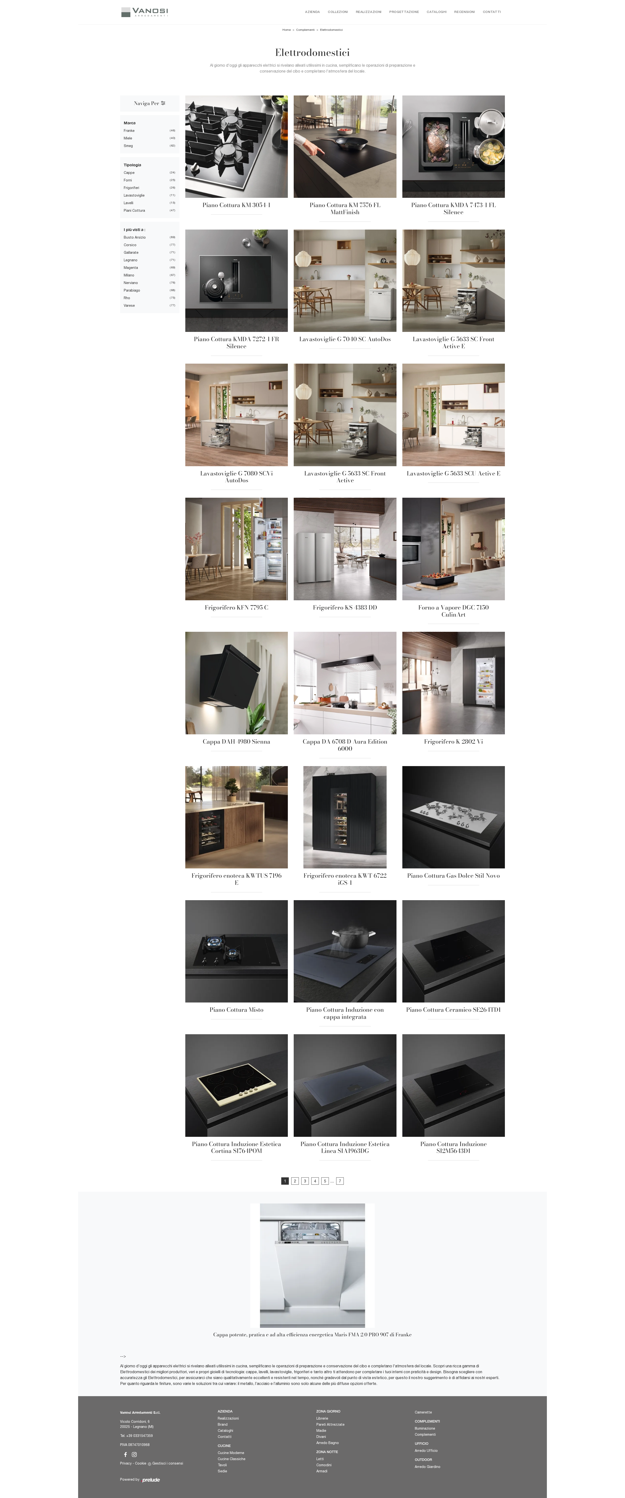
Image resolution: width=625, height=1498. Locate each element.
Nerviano (131, 283)
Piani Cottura (134, 210)
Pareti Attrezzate (330, 1424)
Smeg (128, 146)
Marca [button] (129, 122)
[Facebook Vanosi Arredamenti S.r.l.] (124, 1454)
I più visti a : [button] (134, 229)
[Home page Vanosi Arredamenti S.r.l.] (165, 12)
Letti (320, 1459)
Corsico (130, 245)
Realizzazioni (369, 12)
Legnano (130, 260)
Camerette (423, 1412)
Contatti (492, 12)
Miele (128, 138)
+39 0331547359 (139, 1436)
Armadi (321, 1471)
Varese (129, 305)
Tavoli (222, 1465)
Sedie (222, 1471)
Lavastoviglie (134, 195)
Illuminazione (425, 1428)
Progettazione (404, 12)
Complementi (305, 30)
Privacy (126, 1463)
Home (286, 30)
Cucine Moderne (231, 1453)
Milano (129, 275)
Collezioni (338, 12)
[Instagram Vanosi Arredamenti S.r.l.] (133, 1454)
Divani (321, 1437)
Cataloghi (437, 12)
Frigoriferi (131, 188)
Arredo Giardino (427, 1467)
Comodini (324, 1465)
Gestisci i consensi (167, 1463)
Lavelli (128, 203)
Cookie (140, 1463)
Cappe (129, 173)
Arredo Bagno (327, 1443)
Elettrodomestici (331, 30)
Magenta (131, 268)
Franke (129, 131)
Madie (321, 1431)
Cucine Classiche (231, 1459)
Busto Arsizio (135, 237)
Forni (128, 180)
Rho (127, 298)
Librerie (322, 1418)
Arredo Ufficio (426, 1451)
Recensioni (464, 12)
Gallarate (131, 252)
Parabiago (132, 290)
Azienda (312, 12)
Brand (223, 1424)
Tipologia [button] (132, 164)
